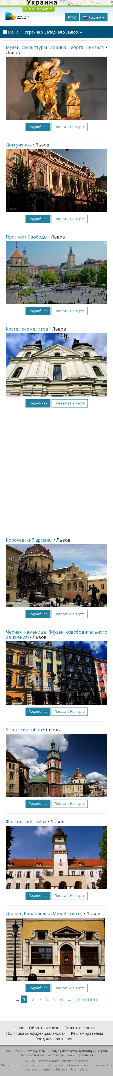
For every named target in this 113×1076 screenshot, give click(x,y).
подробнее (38, 126)
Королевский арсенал (29, 540)
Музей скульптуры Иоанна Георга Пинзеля (55, 47)
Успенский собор (24, 729)
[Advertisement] (56, 469)
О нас (18, 1027)
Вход (72, 17)
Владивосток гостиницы (78, 1051)
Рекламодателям (87, 1033)
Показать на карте (70, 126)
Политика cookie (79, 1027)
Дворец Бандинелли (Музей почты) (44, 914)
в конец (87, 999)
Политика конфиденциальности (36, 1033)
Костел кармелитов (27, 329)
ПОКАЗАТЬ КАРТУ (38, 9)
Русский (95, 17)
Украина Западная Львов (52, 32)
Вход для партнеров (54, 1038)
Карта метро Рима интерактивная (70, 1055)
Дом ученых (19, 145)
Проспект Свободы (26, 237)
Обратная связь (44, 1027)
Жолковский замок (26, 822)
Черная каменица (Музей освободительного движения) (56, 634)
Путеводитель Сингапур (42, 1051)
